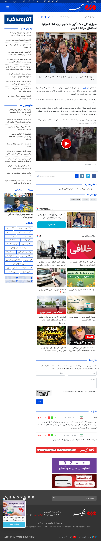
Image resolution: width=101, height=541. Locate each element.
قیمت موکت (10, 236)
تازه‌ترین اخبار (27, 28)
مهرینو (8, 267)
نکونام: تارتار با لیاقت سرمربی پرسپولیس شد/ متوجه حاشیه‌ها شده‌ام (20, 136)
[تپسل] (38, 209)
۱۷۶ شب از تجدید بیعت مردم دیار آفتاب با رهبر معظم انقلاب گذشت (19, 53)
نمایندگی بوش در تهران (13, 260)
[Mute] (73, 225)
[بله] (29, 497)
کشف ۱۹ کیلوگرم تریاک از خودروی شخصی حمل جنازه (19, 128)
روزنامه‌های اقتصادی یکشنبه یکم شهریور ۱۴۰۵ (20, 216)
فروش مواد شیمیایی (25, 252)
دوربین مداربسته (12, 244)
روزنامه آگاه (12, 272)
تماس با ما (49, 523)
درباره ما (59, 523)
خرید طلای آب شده (25, 236)
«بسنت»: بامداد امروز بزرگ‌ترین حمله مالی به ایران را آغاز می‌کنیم (18, 82)
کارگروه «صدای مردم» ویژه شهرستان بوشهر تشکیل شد (18, 90)
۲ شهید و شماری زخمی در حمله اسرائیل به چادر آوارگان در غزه (20, 34)
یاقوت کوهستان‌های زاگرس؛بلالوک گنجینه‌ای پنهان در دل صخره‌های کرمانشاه (19, 112)
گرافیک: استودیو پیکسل (66, 537)
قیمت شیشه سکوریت (23, 232)
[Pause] (69, 225)
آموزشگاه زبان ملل (19, 264)
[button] (66, 144)
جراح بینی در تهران (25, 228)
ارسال (40, 401)
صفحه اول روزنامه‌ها (24, 190)
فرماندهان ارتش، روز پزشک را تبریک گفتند (19, 145)
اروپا (85, 17)
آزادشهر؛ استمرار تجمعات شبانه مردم (18, 40)
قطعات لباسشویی (26, 256)
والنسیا (85, 199)
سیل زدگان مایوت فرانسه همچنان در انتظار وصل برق (76, 189)
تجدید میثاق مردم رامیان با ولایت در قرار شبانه (18, 46)
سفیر (9, 232)
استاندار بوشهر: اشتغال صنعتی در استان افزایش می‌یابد (19, 97)
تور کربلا (27, 240)
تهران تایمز (26, 272)
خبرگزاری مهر (85, 87)
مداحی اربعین (27, 244)
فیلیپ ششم (75, 199)
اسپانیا (93, 199)
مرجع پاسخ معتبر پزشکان (19, 248)
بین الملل (92, 17)
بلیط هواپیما (28, 260)
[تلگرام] (33, 497)
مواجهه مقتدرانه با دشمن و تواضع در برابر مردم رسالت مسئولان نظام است (18, 68)
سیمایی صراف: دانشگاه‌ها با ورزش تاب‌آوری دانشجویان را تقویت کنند (19, 75)
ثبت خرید (51, 224)
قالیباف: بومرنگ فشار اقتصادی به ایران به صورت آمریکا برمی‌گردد (18, 181)
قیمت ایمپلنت (10, 252)
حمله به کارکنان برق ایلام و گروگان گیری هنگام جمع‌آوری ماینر (19, 167)
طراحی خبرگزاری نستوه (85, 537)
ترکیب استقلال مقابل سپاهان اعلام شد (19, 174)
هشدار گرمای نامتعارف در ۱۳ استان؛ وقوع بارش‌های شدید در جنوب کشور (19, 152)
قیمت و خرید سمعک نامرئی (22, 267)
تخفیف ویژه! (14, 524)
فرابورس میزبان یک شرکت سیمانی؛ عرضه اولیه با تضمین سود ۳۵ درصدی (18, 160)
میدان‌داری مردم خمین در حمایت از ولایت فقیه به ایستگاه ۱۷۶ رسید (19, 60)
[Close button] (24, 499)
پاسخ (39, 417)
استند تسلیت (12, 240)
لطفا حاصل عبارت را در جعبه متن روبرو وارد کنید (80, 391)
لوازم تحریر (10, 228)
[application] (66, 144)
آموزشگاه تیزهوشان (11, 256)
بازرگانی (40, 523)
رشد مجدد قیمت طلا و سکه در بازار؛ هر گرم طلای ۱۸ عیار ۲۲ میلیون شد (19, 120)
